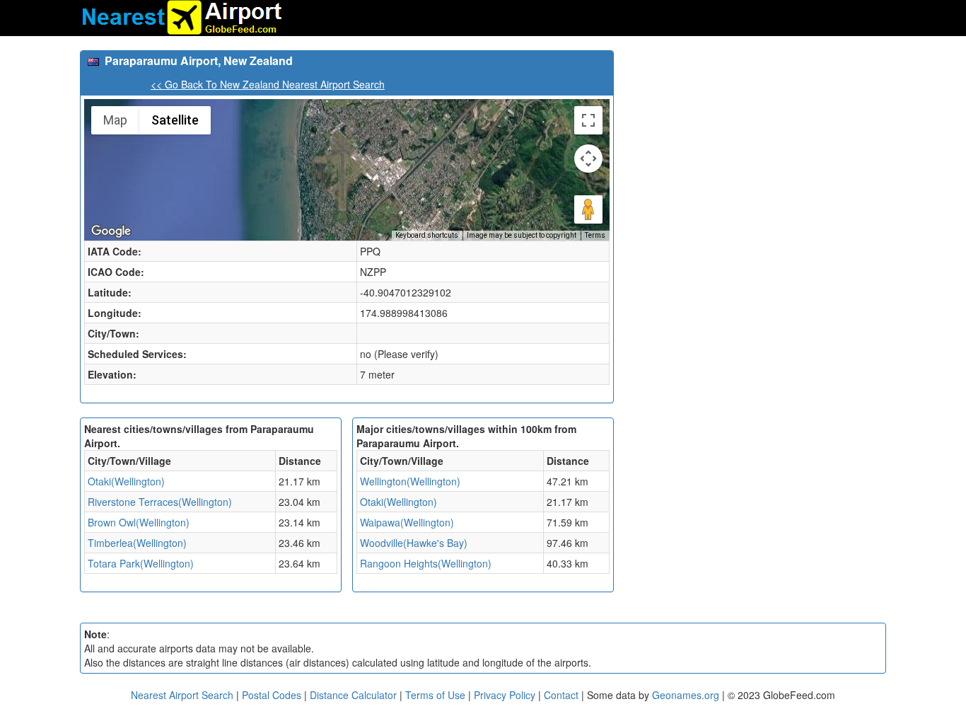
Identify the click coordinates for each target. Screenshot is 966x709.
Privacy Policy (506, 695)
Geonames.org (685, 695)
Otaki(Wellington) (126, 481)
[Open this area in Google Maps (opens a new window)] (111, 231)
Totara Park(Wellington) (141, 563)
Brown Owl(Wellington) (139, 522)
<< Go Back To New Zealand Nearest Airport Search (268, 84)
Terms (595, 235)
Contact (561, 695)
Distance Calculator (353, 695)
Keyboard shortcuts (426, 235)
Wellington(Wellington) (410, 481)
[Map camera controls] (588, 158)
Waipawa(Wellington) (407, 522)
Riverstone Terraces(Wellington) (160, 502)
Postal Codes (271, 695)
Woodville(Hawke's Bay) (413, 543)
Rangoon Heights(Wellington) (425, 563)
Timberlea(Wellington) (137, 543)
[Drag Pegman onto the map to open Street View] (588, 209)
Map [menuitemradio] (115, 120)
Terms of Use (436, 695)
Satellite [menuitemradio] (175, 120)
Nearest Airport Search (182, 695)
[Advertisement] (755, 149)
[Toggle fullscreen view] (588, 120)
